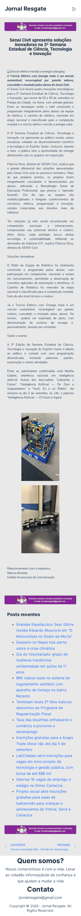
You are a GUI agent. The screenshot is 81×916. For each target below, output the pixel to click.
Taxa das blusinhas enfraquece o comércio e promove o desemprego (44, 725)
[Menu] (74, 9)
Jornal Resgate (25, 8)
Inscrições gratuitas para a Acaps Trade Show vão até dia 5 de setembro (44, 743)
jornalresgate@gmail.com (40, 897)
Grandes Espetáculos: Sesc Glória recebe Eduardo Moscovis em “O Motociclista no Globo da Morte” (45, 630)
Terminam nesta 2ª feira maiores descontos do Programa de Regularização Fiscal (44, 708)
